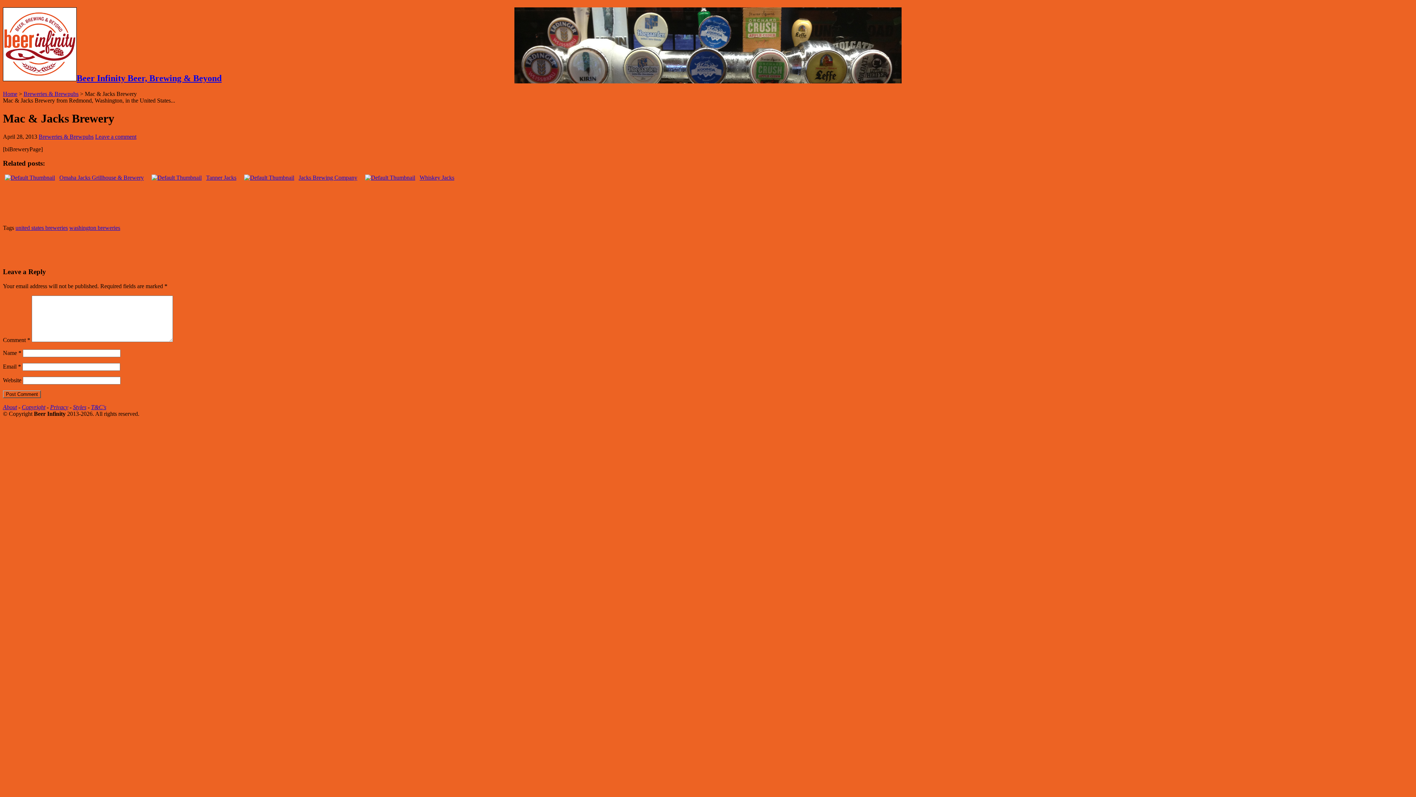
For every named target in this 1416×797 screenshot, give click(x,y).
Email (12, 366)
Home (10, 94)
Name (12, 353)
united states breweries (41, 228)
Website (12, 380)
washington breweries (94, 228)
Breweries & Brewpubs (51, 94)
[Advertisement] (89, 248)
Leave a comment (115, 137)
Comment (16, 340)
